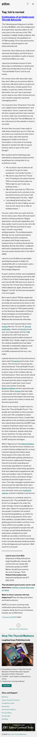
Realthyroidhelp (8, 388)
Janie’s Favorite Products (10, 700)
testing (5, 327)
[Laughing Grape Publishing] (17, 665)
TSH (28, 332)
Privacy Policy (7, 713)
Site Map (5, 719)
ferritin (24, 329)
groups (18, 391)
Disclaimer (5, 706)
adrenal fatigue (27, 444)
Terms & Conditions (9, 709)
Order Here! (6, 685)
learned (16, 361)
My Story (5, 697)
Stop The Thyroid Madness (17, 734)
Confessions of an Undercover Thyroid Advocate (18, 18)
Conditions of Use (8, 703)
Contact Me (6, 716)
